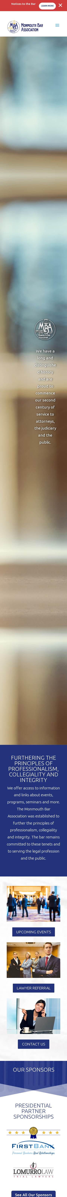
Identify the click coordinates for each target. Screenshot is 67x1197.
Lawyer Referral (33, 988)
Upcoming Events (33, 932)
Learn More (47, 6)
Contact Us (33, 1044)
